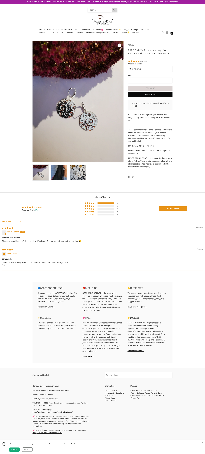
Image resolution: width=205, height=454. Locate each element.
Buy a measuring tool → (137, 307)
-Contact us (109, 395)
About (77, 30)
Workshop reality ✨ (121, 32)
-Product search (111, 390)
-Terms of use (110, 398)
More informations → (46, 307)
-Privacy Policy (135, 398)
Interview (79, 32)
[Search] (114, 10)
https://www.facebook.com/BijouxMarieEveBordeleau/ (52, 412)
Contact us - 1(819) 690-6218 (59, 30)
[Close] (202, 442)
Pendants (43, 32)
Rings (125, 30)
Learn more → (88, 356)
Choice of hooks (135, 64)
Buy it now (150, 94)
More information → (136, 351)
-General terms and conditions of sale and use (147, 395)
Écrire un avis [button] (173, 209)
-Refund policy (110, 400)
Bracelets (145, 30)
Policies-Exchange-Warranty (98, 32)
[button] (134, 61)
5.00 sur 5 (38, 207)
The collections (56, 32)
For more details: (70, 444)
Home (42, 30)
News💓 (100, 30)
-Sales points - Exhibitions (114, 393)
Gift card (135, 32)
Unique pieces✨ (113, 30)
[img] (7, 228)
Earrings (134, 30)
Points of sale (88, 30)
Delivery (69, 32)
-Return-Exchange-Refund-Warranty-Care (146, 393)
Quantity (132, 75)
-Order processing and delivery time (143, 390)
